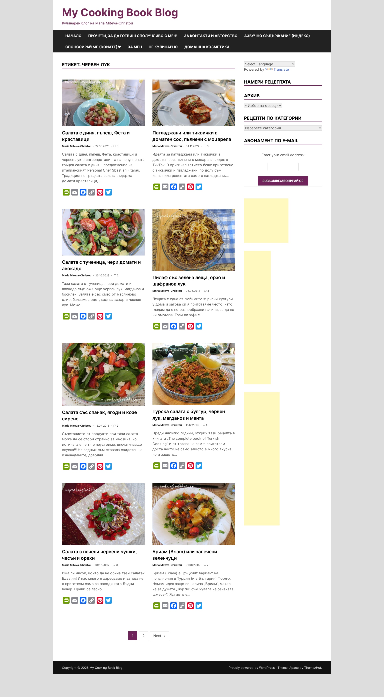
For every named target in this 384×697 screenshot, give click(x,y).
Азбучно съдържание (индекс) (277, 36)
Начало (73, 36)
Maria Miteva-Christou (76, 146)
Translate (281, 69)
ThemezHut (312, 667)
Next (159, 635)
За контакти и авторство (211, 36)
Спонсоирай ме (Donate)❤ (93, 47)
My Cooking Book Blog (120, 12)
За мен (135, 47)
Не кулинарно (163, 47)
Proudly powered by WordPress (252, 667)
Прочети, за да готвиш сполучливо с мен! (132, 36)
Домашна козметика (207, 47)
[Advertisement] (266, 220)
